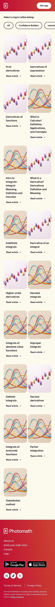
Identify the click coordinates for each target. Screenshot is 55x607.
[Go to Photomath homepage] (6, 5)
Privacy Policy (34, 585)
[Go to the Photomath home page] (27, 531)
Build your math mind (15, 545)
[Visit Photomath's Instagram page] (6, 576)
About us (9, 540)
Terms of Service (12, 585)
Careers (8, 549)
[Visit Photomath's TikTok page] (13, 576)
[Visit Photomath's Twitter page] (20, 576)
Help (6, 553)
